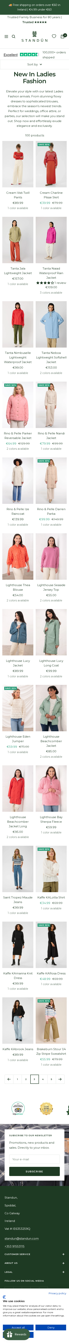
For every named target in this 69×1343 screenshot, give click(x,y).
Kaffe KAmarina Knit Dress (18, 976)
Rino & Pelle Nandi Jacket (51, 436)
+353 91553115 (15, 1246)
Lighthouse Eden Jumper (18, 739)
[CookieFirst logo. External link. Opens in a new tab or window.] (4, 1297)
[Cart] (62, 36)
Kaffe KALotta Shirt (51, 897)
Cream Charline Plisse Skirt (51, 195)
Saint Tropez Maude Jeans (18, 900)
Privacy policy (57, 1293)
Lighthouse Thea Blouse (18, 587)
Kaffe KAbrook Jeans (17, 1049)
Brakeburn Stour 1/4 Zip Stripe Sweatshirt (51, 1051)
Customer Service (17, 1254)
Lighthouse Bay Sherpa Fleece (51, 819)
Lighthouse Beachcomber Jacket (51, 741)
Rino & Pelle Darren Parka (51, 511)
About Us (11, 1263)
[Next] (60, 1079)
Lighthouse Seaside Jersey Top (51, 587)
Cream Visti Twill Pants (18, 195)
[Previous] (9, 1079)
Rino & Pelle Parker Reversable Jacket (18, 436)
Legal (9, 1272)
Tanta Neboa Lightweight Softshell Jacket (51, 357)
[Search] (13, 36)
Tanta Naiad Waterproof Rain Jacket (51, 273)
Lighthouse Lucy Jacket (18, 663)
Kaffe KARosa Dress (51, 973)
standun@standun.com (22, 1238)
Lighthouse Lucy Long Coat (51, 663)
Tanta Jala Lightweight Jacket (18, 271)
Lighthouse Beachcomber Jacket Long (18, 821)
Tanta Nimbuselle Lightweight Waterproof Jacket (18, 357)
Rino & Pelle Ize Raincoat (18, 511)
